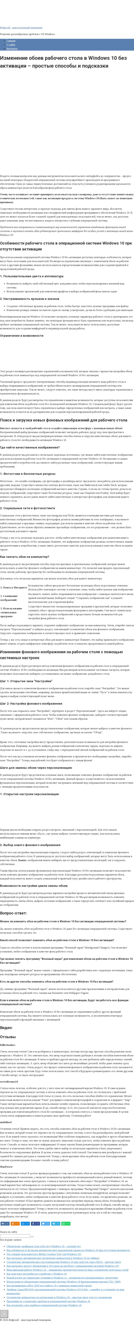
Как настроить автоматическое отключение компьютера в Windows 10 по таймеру (53, 1258)
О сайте (11, 44)
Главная (11, 40)
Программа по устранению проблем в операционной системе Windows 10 (48, 1301)
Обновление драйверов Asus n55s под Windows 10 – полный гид (44, 1246)
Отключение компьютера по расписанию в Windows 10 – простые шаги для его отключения (59, 1297)
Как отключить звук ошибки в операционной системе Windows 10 (44, 1305)
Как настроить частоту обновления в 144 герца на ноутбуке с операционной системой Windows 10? (63, 1266)
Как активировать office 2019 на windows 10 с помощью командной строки (49, 1285)
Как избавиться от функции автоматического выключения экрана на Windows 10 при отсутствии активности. (68, 1250)
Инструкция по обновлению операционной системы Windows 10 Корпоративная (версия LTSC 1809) (64, 1281)
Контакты (12, 48)
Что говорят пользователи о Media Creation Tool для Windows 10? (44, 1254)
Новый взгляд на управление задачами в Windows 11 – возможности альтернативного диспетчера (62, 1277)
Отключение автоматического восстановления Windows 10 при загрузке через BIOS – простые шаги (64, 1262)
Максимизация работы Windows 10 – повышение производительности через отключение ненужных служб (67, 1269)
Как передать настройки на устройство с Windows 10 (37, 1273)
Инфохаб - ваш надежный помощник (21, 27)
